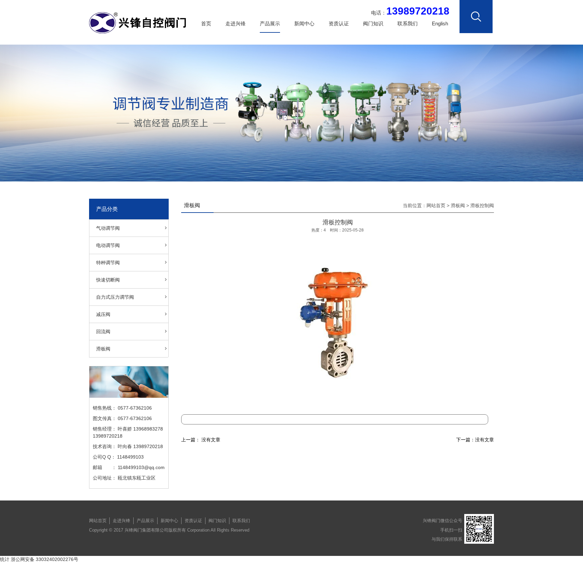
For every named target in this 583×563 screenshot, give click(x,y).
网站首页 (435, 205)
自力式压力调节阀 (115, 297)
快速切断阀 (108, 280)
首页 (206, 23)
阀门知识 (373, 23)
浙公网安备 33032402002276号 (44, 559)
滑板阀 (103, 348)
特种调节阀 (108, 262)
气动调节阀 (108, 228)
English (440, 23)
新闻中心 (304, 23)
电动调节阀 (108, 245)
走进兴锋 (235, 23)
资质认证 (339, 23)
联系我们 (407, 23)
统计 (4, 559)
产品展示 (270, 23)
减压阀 (103, 314)
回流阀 (103, 331)
